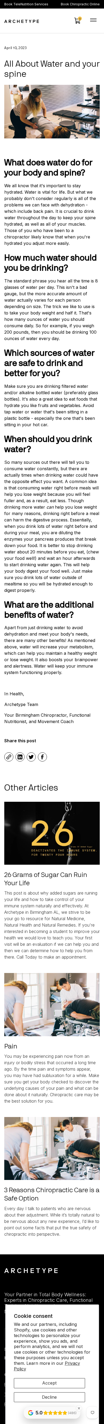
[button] (77, 21)
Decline (49, 1397)
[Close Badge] (79, 1408)
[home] (21, 21)
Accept (49, 1383)
